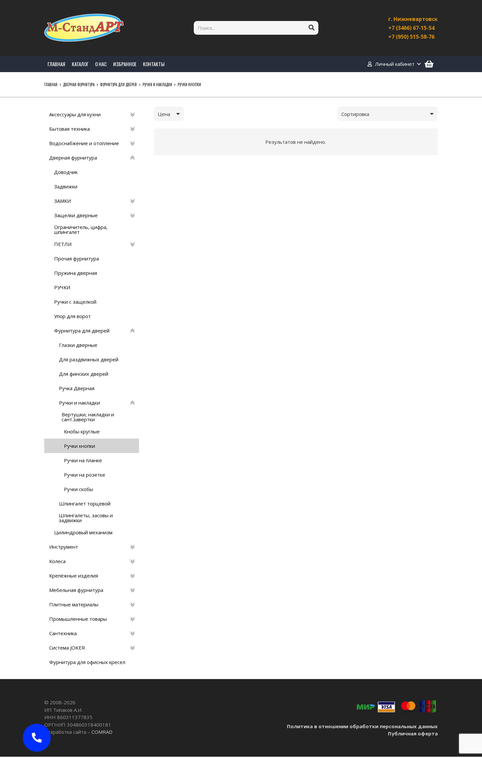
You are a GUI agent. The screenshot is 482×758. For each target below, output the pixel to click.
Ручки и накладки (157, 84)
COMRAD (101, 732)
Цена (164, 114)
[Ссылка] (84, 28)
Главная (50, 84)
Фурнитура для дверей (118, 84)
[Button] (37, 738)
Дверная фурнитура (78, 84)
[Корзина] (429, 64)
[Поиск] (311, 28)
